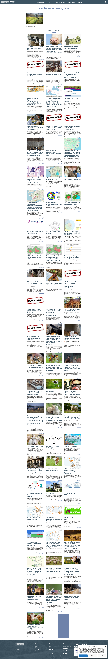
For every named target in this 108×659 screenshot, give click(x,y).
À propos (65, 648)
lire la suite (41, 59)
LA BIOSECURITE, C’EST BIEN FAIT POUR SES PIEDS (35, 48)
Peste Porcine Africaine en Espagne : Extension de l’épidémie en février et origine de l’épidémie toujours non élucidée (72, 154)
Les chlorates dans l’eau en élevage (53, 447)
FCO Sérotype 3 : (54, 544)
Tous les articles (63, 614)
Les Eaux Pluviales (70, 446)
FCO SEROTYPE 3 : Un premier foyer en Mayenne (34, 519)
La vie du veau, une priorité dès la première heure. (72, 338)
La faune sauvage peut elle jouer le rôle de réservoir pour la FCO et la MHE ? (72, 368)
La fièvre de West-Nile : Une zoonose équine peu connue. (35, 495)
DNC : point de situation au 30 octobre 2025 (72, 203)
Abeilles (51, 649)
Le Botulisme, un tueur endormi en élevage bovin (71, 597)
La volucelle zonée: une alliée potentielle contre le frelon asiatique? (54, 283)
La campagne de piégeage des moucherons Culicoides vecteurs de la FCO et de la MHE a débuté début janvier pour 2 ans (35, 206)
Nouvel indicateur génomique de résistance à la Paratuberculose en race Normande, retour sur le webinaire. (72, 571)
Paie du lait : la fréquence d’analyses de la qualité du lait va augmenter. (35, 470)
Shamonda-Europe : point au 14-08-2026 (71, 47)
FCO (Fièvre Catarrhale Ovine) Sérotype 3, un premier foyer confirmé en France (53, 570)
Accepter (83, 655)
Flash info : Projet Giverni (70, 518)
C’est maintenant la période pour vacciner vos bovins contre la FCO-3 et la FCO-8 (34, 180)
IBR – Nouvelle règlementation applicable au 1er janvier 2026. (54, 153)
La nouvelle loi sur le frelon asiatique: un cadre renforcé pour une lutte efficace (54, 368)
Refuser (92, 655)
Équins (37, 649)
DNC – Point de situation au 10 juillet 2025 (72, 310)
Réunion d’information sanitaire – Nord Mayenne (72, 100)
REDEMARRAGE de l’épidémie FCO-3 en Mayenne (33, 338)
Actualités (71, 2)
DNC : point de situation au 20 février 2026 (53, 178)
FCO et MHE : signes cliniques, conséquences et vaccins (54, 519)
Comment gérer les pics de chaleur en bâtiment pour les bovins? (34, 392)
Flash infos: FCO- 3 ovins (35, 446)
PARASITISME (50, 493)
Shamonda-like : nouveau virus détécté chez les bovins (34, 74)
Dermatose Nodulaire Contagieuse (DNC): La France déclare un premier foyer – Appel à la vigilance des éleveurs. (54, 340)
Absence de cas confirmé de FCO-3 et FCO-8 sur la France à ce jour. (54, 127)
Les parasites (50, 391)
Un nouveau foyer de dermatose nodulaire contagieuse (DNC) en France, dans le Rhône (53, 258)
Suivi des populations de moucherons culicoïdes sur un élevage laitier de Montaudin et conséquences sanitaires (54, 50)
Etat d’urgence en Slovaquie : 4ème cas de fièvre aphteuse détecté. (72, 392)
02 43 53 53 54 (19, 650)
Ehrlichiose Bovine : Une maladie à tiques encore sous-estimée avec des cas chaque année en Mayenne (54, 599)
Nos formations (61, 2)
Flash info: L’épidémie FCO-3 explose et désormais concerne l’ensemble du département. (71, 285)
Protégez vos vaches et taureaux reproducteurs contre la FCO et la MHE (72, 417)
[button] (105, 646)
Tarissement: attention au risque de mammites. (35, 366)
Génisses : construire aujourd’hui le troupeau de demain (53, 74)
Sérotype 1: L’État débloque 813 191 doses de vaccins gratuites (35, 127)
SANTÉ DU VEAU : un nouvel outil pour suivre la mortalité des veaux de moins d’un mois (35, 153)
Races (36, 645)
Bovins (37, 643)
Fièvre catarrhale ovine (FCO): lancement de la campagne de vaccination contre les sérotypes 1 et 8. (53, 312)
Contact (79, 2)
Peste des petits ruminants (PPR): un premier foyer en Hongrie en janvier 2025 (54, 418)
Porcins (51, 643)
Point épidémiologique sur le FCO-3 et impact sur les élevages (72, 257)
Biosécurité (50, 2)
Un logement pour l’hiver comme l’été (70, 494)
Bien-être (36, 647)
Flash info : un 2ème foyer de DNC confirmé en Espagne (72, 233)
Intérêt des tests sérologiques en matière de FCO (54, 204)
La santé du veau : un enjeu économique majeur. (53, 470)
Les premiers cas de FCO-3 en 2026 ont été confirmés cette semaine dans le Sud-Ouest (72, 75)
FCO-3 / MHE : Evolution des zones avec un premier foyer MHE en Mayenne (72, 471)
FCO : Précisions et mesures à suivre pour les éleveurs (34, 543)
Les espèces (40, 2)
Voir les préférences (102, 655)
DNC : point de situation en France (53, 232)
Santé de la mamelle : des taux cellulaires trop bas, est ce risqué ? (72, 179)
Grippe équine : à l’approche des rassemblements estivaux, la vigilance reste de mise (34, 101)
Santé (36, 646)
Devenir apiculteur (52, 653)
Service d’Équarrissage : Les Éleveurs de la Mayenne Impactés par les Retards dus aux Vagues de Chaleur (72, 545)
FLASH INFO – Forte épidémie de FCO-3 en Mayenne (34, 310)
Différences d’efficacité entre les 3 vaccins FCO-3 (35, 283)
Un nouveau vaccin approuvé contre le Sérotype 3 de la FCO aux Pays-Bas (35, 627)
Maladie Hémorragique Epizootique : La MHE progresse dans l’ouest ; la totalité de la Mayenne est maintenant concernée (35, 572)
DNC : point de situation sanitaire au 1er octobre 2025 (35, 257)
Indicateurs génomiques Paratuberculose (35, 232)
